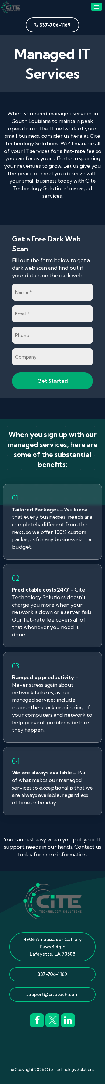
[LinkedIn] (68, 1019)
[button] (96, 7)
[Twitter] (53, 1019)
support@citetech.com (52, 994)
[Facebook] (37, 1019)
